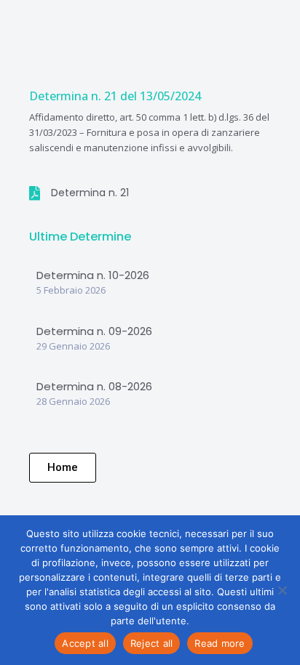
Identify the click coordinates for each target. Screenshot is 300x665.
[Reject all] (282, 590)
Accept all (85, 643)
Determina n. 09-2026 (94, 331)
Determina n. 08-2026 (94, 386)
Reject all (151, 643)
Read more (219, 643)
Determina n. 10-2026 (92, 275)
